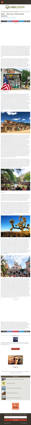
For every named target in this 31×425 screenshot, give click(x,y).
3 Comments (3, 17)
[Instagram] (28, 2)
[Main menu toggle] (2, 2)
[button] (29, 2)
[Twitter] (25, 2)
